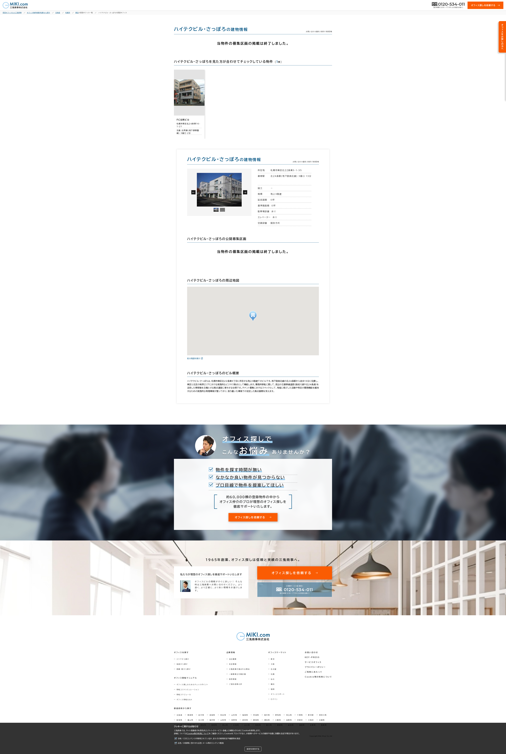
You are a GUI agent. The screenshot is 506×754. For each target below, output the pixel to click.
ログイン (274, 699)
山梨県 (223, 720)
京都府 (300, 720)
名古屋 (273, 669)
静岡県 (256, 720)
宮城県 (212, 715)
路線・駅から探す (184, 669)
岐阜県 (245, 720)
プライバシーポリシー (315, 667)
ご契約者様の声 (235, 684)
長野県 (234, 720)
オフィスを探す (181, 652)
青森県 (190, 715)
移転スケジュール (184, 694)
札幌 (273, 674)
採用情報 (233, 679)
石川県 (201, 720)
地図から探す (182, 664)
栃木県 (267, 715)
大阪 (273, 664)
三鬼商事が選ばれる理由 (239, 669)
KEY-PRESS (312, 657)
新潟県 (179, 720)
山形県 (234, 715)
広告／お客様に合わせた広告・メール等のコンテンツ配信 (201, 743)
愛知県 (267, 720)
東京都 (311, 715)
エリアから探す (183, 659)
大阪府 (311, 720)
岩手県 (201, 715)
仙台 (273, 679)
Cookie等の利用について (198, 733)
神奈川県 (323, 715)
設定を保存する (253, 749)
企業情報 (230, 652)
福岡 (273, 689)
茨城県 (256, 715)
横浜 (273, 684)
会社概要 (233, 659)
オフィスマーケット (277, 652)
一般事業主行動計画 (237, 674)
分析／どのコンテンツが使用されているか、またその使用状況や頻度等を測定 (209, 738)
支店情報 (233, 664)
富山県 (190, 720)
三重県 (278, 720)
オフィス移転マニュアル (185, 678)
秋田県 (223, 715)
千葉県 (300, 715)
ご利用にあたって (313, 672)
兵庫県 (322, 720)
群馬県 (278, 715)
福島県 (245, 715)
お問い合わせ (311, 652)
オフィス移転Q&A (184, 699)
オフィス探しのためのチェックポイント (192, 684)
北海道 (179, 715)
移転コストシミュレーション (188, 689)
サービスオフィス (313, 662)
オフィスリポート (278, 694)
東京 (273, 659)
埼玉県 (289, 715)
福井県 (212, 720)
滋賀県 (289, 720)
